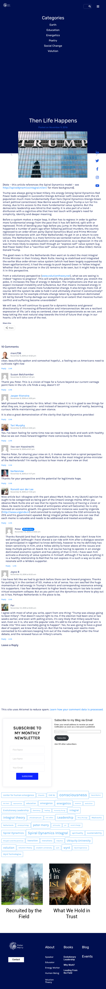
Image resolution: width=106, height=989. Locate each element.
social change (75, 825)
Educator (49, 962)
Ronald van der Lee (21, 489)
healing (47, 810)
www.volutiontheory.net (56, 275)
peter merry (41, 825)
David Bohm (96, 795)
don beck (6, 803)
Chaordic (41, 795)
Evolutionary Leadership (16, 810)
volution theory (25, 848)
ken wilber (49, 818)
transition (32, 840)
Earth (53, 24)
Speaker (49, 957)
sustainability (94, 833)
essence (78, 803)
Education (53, 30)
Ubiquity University (79, 840)
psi (65, 825)
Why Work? (69, 965)
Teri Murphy (17, 425)
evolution (89, 803)
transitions (47, 840)
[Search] (89, 6)
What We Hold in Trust (71, 913)
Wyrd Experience (80, 848)
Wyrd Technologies (12, 854)
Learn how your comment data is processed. (76, 709)
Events (87, 956)
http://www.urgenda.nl (15, 512)
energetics (64, 803)
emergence (46, 803)
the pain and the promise (13, 841)
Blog (85, 947)
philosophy (56, 825)
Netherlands (8, 825)
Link (10, 368)
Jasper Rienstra (19, 395)
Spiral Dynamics (13, 833)
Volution (53, 51)
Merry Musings (83, 818)
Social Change (53, 45)
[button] (8, 897)
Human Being (52, 973)
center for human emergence (18, 795)
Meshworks (97, 817)
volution (8, 847)
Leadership (65, 817)
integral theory (14, 817)
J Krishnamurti (35, 818)
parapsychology (23, 825)
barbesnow (17, 471)
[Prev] (14, 155)
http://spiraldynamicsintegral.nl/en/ (25, 187)
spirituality (77, 833)
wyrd (66, 847)
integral (74, 810)
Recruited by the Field (24, 913)
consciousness (73, 794)
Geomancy (36, 810)
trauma (59, 841)
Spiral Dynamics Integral (48, 833)
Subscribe (61, 738)
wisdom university (44, 848)
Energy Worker (52, 967)
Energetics (53, 35)
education (31, 803)
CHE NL (52, 795)
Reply (3, 368)
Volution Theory (49, 980)
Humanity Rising (59, 810)
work (57, 848)
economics (17, 803)
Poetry (53, 40)
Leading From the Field (70, 971)
